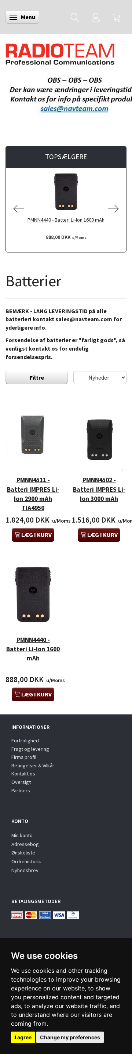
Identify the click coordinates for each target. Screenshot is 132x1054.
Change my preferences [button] (70, 1037)
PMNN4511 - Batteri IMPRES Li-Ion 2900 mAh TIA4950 (33, 494)
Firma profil (23, 757)
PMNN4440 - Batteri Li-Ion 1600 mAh (65, 219)
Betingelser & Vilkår (32, 765)
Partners (20, 790)
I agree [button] (23, 1037)
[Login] (96, 17)
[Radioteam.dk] (60, 52)
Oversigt (21, 782)
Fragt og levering (30, 749)
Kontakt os (23, 773)
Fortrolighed (25, 740)
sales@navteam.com (83, 319)
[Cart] (116, 17)
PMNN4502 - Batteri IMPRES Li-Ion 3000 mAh (99, 489)
